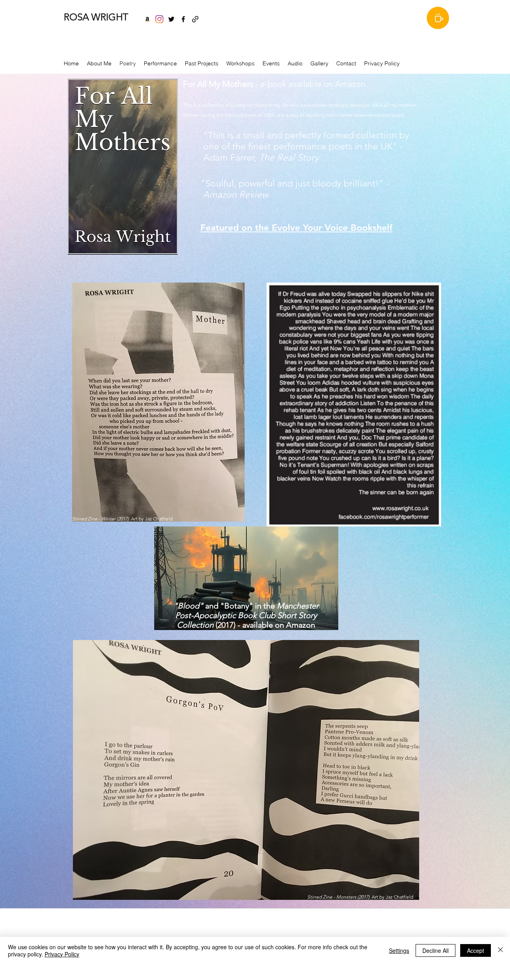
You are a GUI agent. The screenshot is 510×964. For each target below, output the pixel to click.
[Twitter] (171, 19)
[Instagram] (159, 19)
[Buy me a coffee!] (438, 18)
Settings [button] (399, 950)
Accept (475, 950)
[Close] (500, 950)
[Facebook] (183, 19)
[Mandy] (195, 19)
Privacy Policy (62, 954)
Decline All (435, 950)
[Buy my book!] (147, 19)
